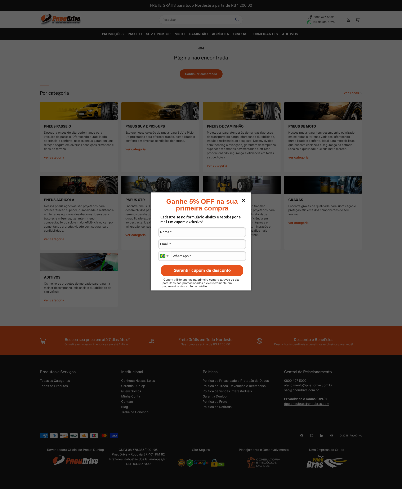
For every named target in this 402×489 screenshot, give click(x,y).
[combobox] (164, 256)
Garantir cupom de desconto (202, 270)
